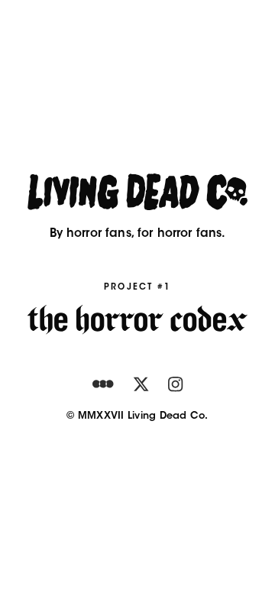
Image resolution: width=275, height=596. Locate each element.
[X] (141, 384)
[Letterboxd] (103, 384)
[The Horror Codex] (137, 320)
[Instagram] (175, 384)
